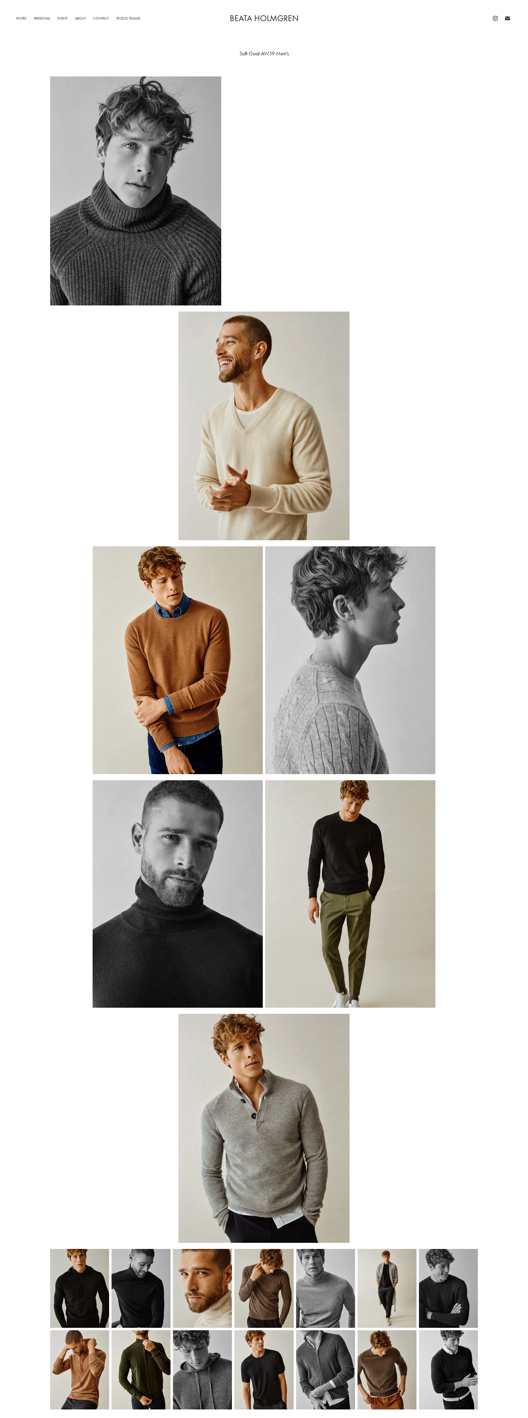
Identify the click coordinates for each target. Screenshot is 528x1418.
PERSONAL (42, 18)
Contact (101, 18)
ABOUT (80, 18)
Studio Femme (128, 18)
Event (62, 18)
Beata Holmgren (264, 18)
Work (21, 18)
